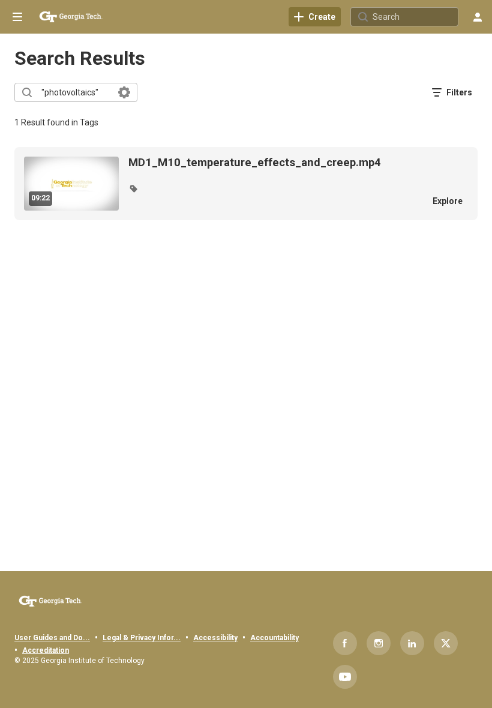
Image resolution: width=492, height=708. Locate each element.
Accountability (274, 638)
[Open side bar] (17, 16)
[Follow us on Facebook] (345, 643)
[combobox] (75, 92)
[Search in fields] (124, 92)
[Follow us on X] (446, 643)
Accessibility (215, 638)
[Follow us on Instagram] (379, 643)
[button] (133, 188)
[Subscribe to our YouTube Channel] (345, 677)
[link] (315, 16)
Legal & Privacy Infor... (142, 638)
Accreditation (45, 650)
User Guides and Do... (52, 638)
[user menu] (477, 16)
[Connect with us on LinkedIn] (412, 643)
